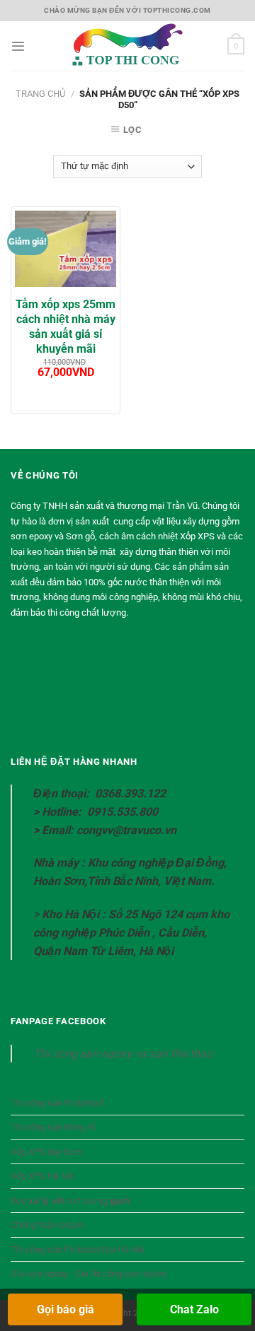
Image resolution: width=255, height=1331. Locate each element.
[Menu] (18, 46)
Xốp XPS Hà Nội (42, 1176)
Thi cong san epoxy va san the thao (122, 1053)
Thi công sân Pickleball (57, 1103)
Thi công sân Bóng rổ (53, 1127)
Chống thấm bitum (47, 1224)
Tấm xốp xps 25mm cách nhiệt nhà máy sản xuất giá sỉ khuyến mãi (65, 326)
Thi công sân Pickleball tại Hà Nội (77, 1249)
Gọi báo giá (65, 1309)
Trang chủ (40, 93)
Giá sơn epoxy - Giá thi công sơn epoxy (88, 1273)
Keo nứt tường (70, 1200)
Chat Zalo (194, 1309)
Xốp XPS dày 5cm (46, 1152)
